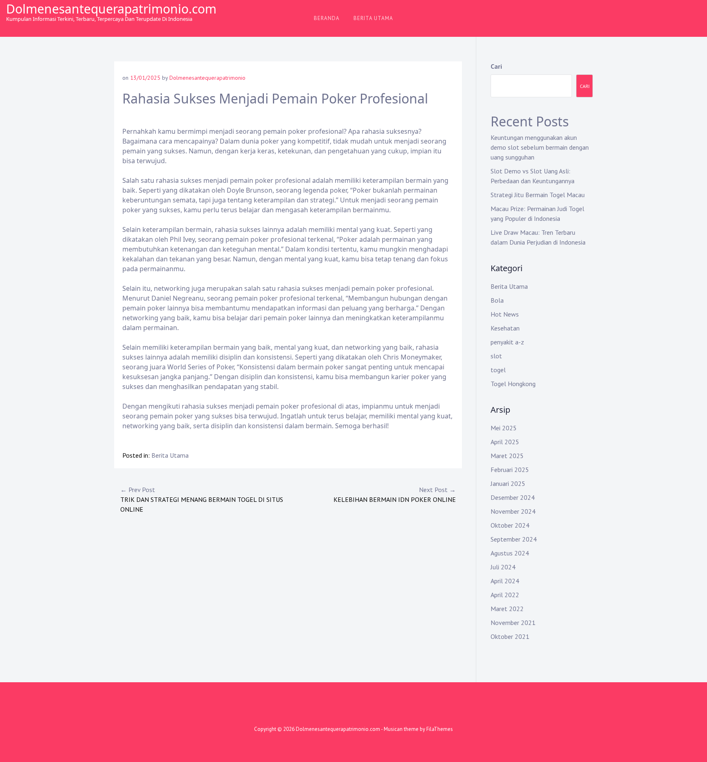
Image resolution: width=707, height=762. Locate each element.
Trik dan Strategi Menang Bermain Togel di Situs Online (201, 499)
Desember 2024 (513, 497)
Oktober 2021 (510, 636)
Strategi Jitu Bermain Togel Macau (538, 195)
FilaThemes (439, 729)
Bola (497, 300)
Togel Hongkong (513, 384)
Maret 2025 (507, 456)
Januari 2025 (508, 483)
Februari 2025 (510, 469)
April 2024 (505, 581)
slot (496, 356)
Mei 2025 (504, 428)
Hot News (505, 314)
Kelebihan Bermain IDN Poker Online (394, 495)
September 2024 (514, 539)
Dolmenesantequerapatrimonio (207, 77)
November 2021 (513, 622)
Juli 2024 (503, 567)
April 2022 (505, 595)
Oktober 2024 (510, 525)
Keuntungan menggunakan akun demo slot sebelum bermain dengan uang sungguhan (540, 147)
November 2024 (513, 511)
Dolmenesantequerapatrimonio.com (111, 8)
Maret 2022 (507, 609)
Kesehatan (505, 328)
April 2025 (505, 442)
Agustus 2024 (510, 553)
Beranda (327, 18)
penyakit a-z (507, 342)
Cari (496, 66)
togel (498, 370)
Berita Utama (373, 18)
